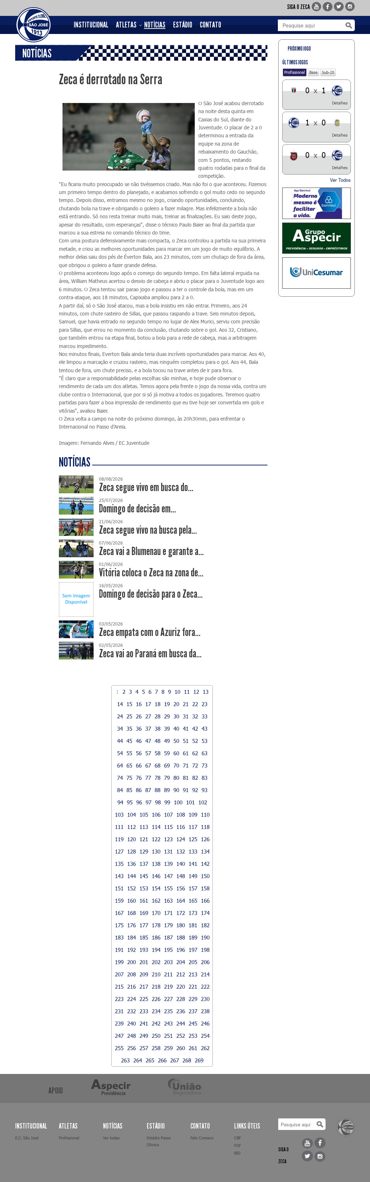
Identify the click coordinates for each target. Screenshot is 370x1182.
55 (129, 753)
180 (180, 925)
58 (157, 753)
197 (193, 949)
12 (196, 691)
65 (129, 765)
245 (193, 1023)
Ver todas (111, 1137)
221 (193, 986)
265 (150, 1060)
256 (131, 1048)
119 (119, 839)
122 (156, 839)
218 (156, 986)
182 (205, 925)
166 (205, 900)
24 (120, 716)
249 (143, 1035)
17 (148, 704)
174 (205, 913)
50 (176, 741)
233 (143, 1011)
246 (205, 1023)
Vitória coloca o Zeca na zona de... (151, 572)
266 (162, 1060)
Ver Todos (340, 179)
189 (193, 937)
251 (168, 1035)
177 (143, 925)
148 (180, 876)
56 (139, 753)
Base (313, 72)
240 (131, 1023)
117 (193, 827)
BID (237, 1153)
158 (205, 888)
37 (148, 728)
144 (131, 876)
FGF (237, 1145)
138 (156, 863)
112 (131, 827)
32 (195, 716)
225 (143, 999)
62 (195, 753)
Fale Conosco (202, 1137)
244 (180, 1023)
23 (204, 704)
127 (119, 851)
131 (168, 851)
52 (195, 741)
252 (180, 1035)
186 (156, 937)
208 (131, 974)
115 (168, 827)
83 (204, 777)
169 (143, 913)
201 (143, 962)
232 (131, 1011)
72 (195, 765)
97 (148, 802)
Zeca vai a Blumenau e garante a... (151, 551)
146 (156, 876)
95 (130, 802)
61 (186, 753)
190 (205, 937)
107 (168, 814)
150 (205, 876)
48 (157, 741)
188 (180, 937)
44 (120, 741)
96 (139, 802)
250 (156, 1035)
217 (143, 986)
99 (167, 802)
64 (120, 765)
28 (157, 716)
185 (143, 937)
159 (119, 900)
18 (157, 704)
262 (205, 1048)
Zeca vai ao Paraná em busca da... (150, 653)
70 (176, 765)
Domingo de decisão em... (137, 508)
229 (193, 999)
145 (143, 876)
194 (156, 949)
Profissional (294, 72)
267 (174, 1060)
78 (157, 777)
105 (143, 814)
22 (195, 704)
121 (143, 839)
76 (139, 777)
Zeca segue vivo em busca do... (146, 487)
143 (119, 876)
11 (187, 691)
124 (180, 839)
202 (156, 962)
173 (193, 913)
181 (193, 925)
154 (156, 888)
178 (156, 925)
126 (205, 839)
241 (143, 1023)
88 (157, 790)
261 (193, 1048)
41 (186, 728)
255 (119, 1048)
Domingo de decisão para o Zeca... (151, 594)
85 (129, 790)
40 (176, 728)
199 (119, 962)
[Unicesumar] (316, 273)
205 (193, 962)
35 (129, 728)
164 (180, 900)
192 (131, 949)
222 (205, 986)
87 (148, 790)
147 (168, 876)
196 (180, 949)
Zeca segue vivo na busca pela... (148, 530)
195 (168, 949)
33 (204, 716)
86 (139, 790)
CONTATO (210, 25)
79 (167, 777)
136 (131, 863)
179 (168, 925)
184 (131, 937)
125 (193, 839)
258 (156, 1048)
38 (157, 728)
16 (139, 704)
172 (180, 913)
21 (186, 704)
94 (120, 802)
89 (167, 790)
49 (167, 741)
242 (156, 1023)
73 (204, 765)
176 (131, 925)
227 (168, 999)
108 (180, 814)
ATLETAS (126, 25)
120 (131, 839)
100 (178, 802)
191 (119, 949)
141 (193, 863)
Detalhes (340, 102)
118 (205, 827)
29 (167, 716)
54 (120, 753)
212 (180, 974)
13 (205, 691)
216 (131, 986)
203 (168, 962)
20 (176, 704)
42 (195, 728)
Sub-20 (328, 72)
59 (167, 753)
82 (195, 777)
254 (205, 1035)
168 (131, 913)
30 (176, 716)
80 (176, 777)
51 (186, 741)
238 (205, 1011)
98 (158, 802)
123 (168, 839)
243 (168, 1023)
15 (129, 704)
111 (119, 827)
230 (205, 999)
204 (180, 962)
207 (119, 974)
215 (119, 986)
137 (143, 863)
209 (143, 974)
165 (193, 900)
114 (156, 827)
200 (131, 962)
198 (205, 949)
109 (193, 814)
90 (176, 790)
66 (139, 765)
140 (180, 863)
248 (131, 1035)
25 (129, 716)
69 (167, 765)
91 (186, 790)
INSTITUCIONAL (91, 25)
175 (119, 925)
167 (119, 913)
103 (119, 814)
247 (119, 1035)
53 (204, 741)
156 (180, 888)
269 (199, 1060)
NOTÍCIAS (154, 25)
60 (176, 753)
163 (168, 900)
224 (131, 999)
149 (193, 876)
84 (120, 790)
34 (120, 728)
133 (193, 851)
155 (168, 888)
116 (180, 827)
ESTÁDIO (182, 25)
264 (137, 1060)
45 (129, 741)
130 (156, 851)
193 (143, 949)
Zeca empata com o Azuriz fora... (150, 632)
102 (202, 802)
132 (180, 851)
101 (190, 802)
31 (186, 716)
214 (205, 974)
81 (186, 777)
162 (156, 900)
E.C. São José (27, 1137)
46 (139, 741)
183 (119, 937)
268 (186, 1060)
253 (193, 1035)
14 (120, 704)
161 (143, 900)
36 (139, 728)
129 (143, 851)
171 (168, 913)
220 (180, 986)
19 (167, 704)
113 (143, 827)
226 (156, 999)
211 (168, 974)
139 (168, 863)
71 (186, 765)
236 (180, 1011)
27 (148, 716)
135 (119, 863)
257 (143, 1048)
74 (120, 777)
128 (131, 851)
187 (168, 937)
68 (157, 765)
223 (119, 999)
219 (168, 986)
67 (148, 765)
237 (193, 1011)
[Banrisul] (316, 203)
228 (180, 999)
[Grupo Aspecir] (316, 238)
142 (205, 863)
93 (204, 790)
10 (177, 691)
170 (156, 913)
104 (131, 814)
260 (180, 1048)
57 (148, 753)
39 (167, 728)
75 (129, 777)
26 (139, 716)
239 (119, 1023)
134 (205, 851)
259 (168, 1048)
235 (168, 1011)
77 (148, 777)
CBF (237, 1137)
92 (195, 790)
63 (204, 753)
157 (193, 888)
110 (205, 814)
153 (143, 888)
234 (156, 1011)
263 (125, 1060)
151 (119, 888)
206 (205, 962)
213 (193, 974)
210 (156, 974)
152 (131, 888)
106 (156, 814)
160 (131, 900)
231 (119, 1011)
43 (204, 728)
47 (148, 741)
